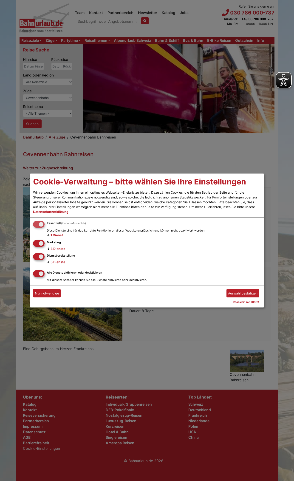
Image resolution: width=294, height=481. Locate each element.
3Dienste (56, 249)
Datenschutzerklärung (50, 212)
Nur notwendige (47, 293)
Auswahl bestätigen (242, 293)
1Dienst (55, 235)
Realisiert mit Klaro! (246, 302)
